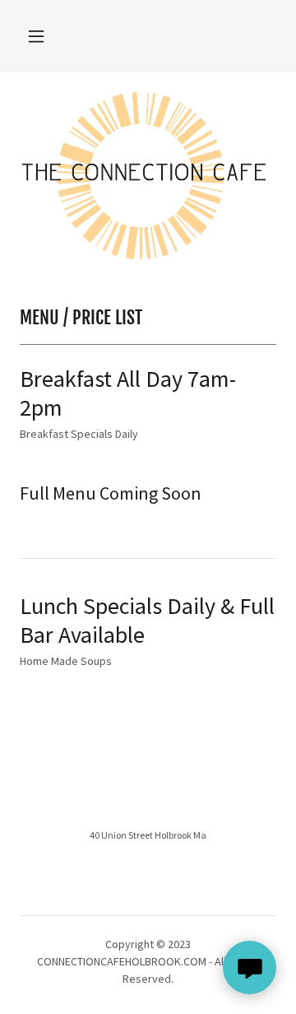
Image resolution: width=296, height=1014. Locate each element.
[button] (36, 36)
